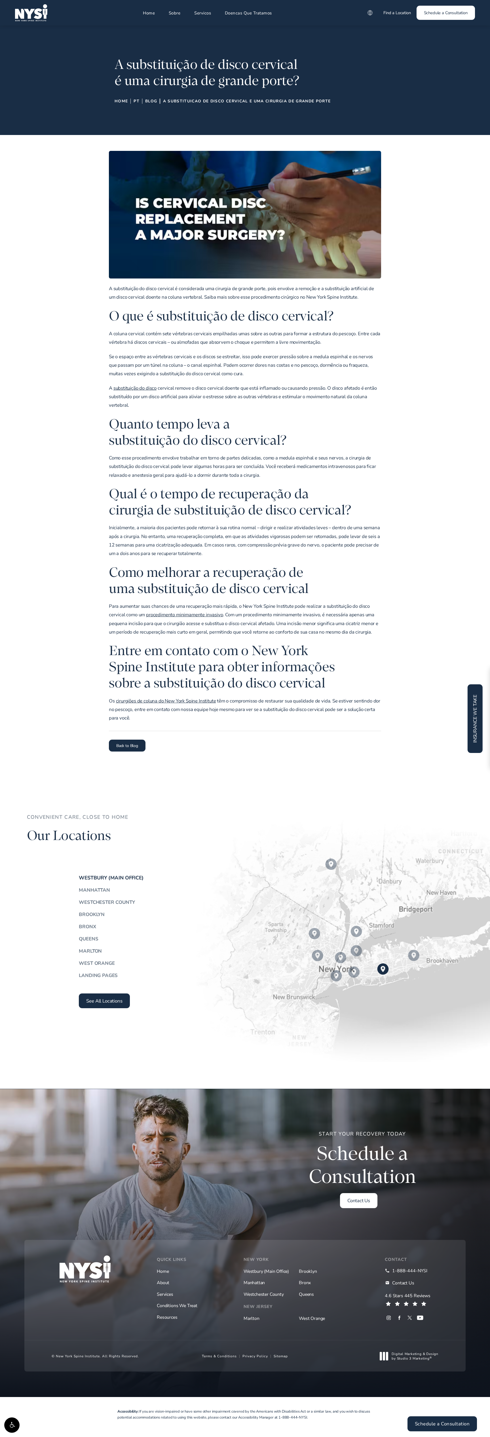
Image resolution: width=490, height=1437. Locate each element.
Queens (88, 938)
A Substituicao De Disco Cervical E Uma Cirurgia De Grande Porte (247, 101)
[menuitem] (388, 1318)
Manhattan (94, 890)
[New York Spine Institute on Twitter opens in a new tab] (409, 1318)
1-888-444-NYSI (292, 1417)
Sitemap (281, 1356)
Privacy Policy (255, 1356)
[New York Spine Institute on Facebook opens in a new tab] (399, 1318)
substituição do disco (135, 388)
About (163, 1283)
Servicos (202, 13)
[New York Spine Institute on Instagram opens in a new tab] (388, 1318)
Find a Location (397, 12)
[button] (12, 1425)
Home (149, 13)
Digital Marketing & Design (414, 1356)
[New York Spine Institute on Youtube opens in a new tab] (420, 1318)
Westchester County (107, 902)
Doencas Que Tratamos (248, 13)
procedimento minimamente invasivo (184, 614)
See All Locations (104, 1000)
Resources (167, 1317)
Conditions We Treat (177, 1306)
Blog (151, 101)
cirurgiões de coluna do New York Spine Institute (166, 700)
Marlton (90, 951)
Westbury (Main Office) (111, 877)
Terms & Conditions (219, 1356)
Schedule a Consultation (446, 12)
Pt (137, 101)
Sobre (175, 13)
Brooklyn (92, 914)
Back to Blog (127, 745)
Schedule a (362, 1159)
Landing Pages (98, 975)
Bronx (87, 926)
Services (165, 1294)
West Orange (97, 963)
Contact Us (358, 1200)
